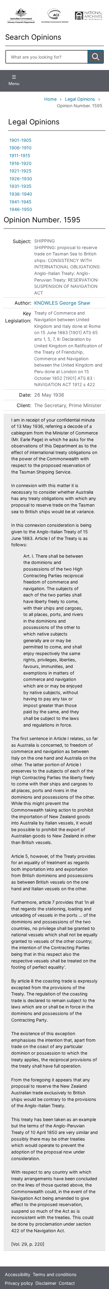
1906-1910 (20, 147)
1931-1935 (20, 186)
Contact (67, 1283)
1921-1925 (20, 170)
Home (50, 99)
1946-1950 (20, 209)
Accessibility (17, 1274)
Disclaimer (45, 1283)
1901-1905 (20, 140)
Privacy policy (19, 1283)
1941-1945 (20, 201)
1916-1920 (20, 163)
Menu (13, 83)
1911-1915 (19, 155)
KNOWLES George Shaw (62, 303)
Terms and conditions (55, 1274)
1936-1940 (20, 194)
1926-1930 (20, 178)
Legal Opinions (80, 99)
